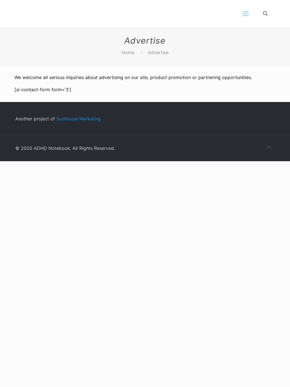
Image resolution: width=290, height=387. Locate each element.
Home (127, 52)
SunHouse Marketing (78, 119)
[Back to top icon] (269, 148)
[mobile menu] (245, 13)
